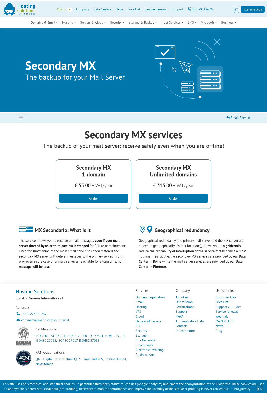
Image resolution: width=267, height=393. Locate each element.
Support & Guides (228, 307)
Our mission (184, 302)
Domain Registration (150, 297)
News (119, 9)
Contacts (182, 326)
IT (236, 9)
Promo (63, 9)
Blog (219, 331)
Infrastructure (185, 331)
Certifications (185, 307)
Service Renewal (156, 9)
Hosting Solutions (35, 291)
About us (182, 297)
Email (140, 302)
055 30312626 (202, 9)
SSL (138, 326)
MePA (179, 316)
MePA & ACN (225, 321)
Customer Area (253, 9)
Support (177, 9)
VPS (138, 311)
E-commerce (144, 345)
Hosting (141, 307)
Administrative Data (190, 321)
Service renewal (227, 311)
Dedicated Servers (148, 321)
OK (260, 389)
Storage (141, 335)
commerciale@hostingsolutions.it (45, 320)
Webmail (222, 316)
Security (141, 331)
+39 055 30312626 (34, 314)
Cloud (140, 316)
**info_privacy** (241, 389)
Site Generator (146, 340)
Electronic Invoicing (150, 350)
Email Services (240, 118)
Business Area (145, 355)
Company (82, 9)
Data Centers (102, 9)
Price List (134, 9)
